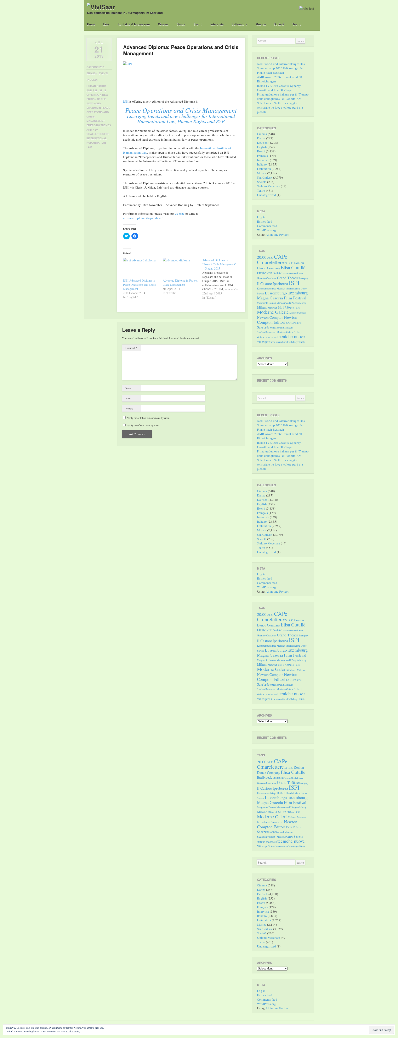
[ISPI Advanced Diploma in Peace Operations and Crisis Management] (141, 268)
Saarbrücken (266, 327)
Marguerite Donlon (266, 302)
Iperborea (280, 283)
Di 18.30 (288, 263)
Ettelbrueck (264, 273)
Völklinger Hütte (296, 341)
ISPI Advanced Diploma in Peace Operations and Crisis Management (139, 284)
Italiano (262, 164)
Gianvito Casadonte (266, 278)
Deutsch (262, 142)
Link (106, 24)
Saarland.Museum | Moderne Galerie (275, 332)
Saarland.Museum (284, 327)
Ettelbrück (278, 273)
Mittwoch (272, 307)
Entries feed (264, 221)
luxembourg (298, 293)
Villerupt (262, 342)
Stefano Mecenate (268, 186)
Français (262, 155)
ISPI (126, 101)
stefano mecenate (267, 337)
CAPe (280, 256)
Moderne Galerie (273, 312)
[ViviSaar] (101, 6)
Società (279, 24)
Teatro (296, 24)
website (179, 213)
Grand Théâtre (288, 277)
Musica (261, 24)
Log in (261, 217)
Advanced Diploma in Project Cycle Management (180, 282)
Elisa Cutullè (293, 267)
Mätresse (301, 312)
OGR (289, 322)
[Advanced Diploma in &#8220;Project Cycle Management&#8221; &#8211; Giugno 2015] (222, 279)
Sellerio (298, 332)
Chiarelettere (270, 262)
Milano (262, 307)
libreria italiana (293, 288)
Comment (131, 347)
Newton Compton (270, 317)
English (91, 73)
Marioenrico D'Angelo (288, 302)
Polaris (297, 323)
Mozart (292, 312)
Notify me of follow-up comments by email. (148, 417)
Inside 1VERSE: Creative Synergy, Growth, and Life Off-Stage (279, 87)
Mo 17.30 (284, 307)
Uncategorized (266, 195)
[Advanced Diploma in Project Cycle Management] (180, 268)
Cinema (163, 24)
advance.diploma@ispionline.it (143, 218)
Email (128, 398)
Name (128, 388)
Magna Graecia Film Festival (281, 298)
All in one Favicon (277, 234)
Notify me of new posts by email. (143, 425)
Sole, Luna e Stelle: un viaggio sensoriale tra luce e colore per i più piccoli (280, 107)
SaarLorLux (264, 177)
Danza (181, 24)
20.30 (270, 258)
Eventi (197, 24)
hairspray (303, 278)
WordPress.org (266, 230)
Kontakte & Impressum (134, 24)
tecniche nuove (291, 336)
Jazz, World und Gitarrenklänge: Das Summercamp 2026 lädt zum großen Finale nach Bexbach (281, 68)
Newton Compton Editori (277, 319)
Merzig (302, 302)
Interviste (217, 24)
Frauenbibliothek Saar (293, 273)
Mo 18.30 (295, 307)
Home (91, 24)
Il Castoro (264, 283)
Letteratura (239, 24)
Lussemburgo (276, 292)
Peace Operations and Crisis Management (181, 110)
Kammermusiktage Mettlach (271, 288)
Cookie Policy (73, 1031)
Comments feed (267, 226)
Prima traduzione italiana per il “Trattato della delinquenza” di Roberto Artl (283, 96)
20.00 (261, 257)
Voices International (278, 341)
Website (129, 408)
